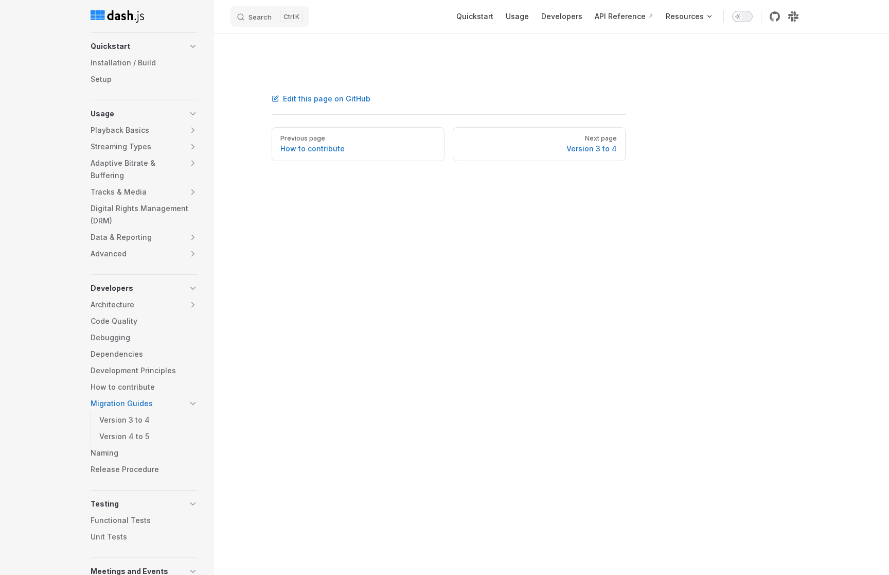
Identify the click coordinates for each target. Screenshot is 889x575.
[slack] (793, 16)
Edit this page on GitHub (326, 98)
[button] (193, 46)
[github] (775, 16)
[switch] (742, 16)
